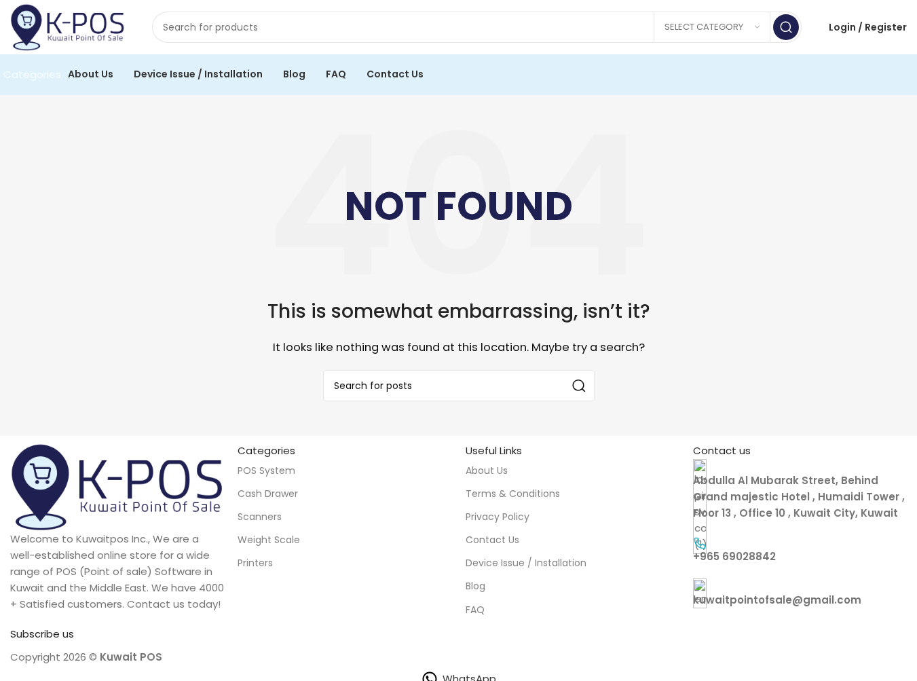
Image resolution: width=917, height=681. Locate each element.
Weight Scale (269, 540)
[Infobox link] (800, 550)
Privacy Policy (497, 516)
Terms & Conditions (513, 493)
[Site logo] (67, 26)
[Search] (786, 27)
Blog (475, 586)
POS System (266, 470)
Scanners (260, 516)
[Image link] (117, 486)
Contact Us (492, 540)
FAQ (475, 609)
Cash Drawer (268, 493)
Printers (255, 563)
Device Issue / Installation (526, 563)
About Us (487, 470)
